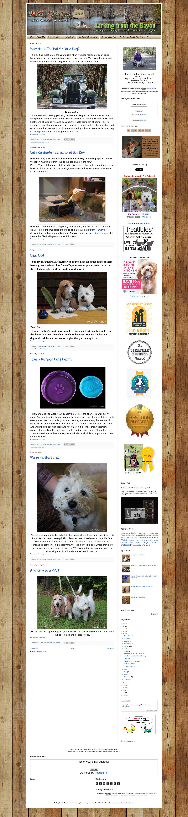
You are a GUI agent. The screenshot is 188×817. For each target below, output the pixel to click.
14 (123, 693)
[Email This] (65, 139)
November (127, 638)
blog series (137, 542)
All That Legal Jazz (108, 37)
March (126, 674)
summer (47, 142)
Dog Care (151, 533)
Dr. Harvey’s (98, 230)
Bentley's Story (54, 37)
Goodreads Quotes (152, 710)
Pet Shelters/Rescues (143, 537)
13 (123, 695)
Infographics (154, 535)
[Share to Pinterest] (74, 139)
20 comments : (57, 244)
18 (123, 683)
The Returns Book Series (88, 37)
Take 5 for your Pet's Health (51, 359)
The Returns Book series (149, 540)
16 (123, 688)
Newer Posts (34, 648)
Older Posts (110, 648)
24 (123, 623)
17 (123, 685)
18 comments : (57, 559)
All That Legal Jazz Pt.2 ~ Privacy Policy (135, 37)
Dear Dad (37, 255)
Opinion (124, 537)
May (125, 669)
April (125, 672)
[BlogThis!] (67, 139)
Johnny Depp (126, 707)
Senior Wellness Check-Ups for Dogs (142, 586)
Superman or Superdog (138, 597)
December (127, 636)
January (126, 679)
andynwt (118, 803)
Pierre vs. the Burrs (44, 457)
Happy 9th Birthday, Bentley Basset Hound (143, 565)
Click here (135, 296)
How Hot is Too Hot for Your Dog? (54, 49)
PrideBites (131, 540)
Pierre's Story (69, 37)
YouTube (125, 542)
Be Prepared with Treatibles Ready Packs (136, 488)
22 (123, 626)
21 (123, 628)
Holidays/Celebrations (41, 348)
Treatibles (145, 223)
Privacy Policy (150, 88)
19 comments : (57, 139)
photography (127, 545)
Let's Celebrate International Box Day (57, 152)
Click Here (146, 214)
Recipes (137, 540)
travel (148, 545)
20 (123, 631)
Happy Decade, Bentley (138, 555)
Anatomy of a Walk (45, 570)
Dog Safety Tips (39, 142)
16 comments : (57, 346)
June (125, 651)
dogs (148, 542)
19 (123, 634)
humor (155, 542)
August (126, 646)
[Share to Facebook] (72, 139)
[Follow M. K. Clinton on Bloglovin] (139, 121)
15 (123, 690)
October (126, 641)
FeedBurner (143, 114)
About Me (41, 37)
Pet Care (131, 537)
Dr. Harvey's (130, 535)
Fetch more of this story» (37, 134)
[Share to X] (69, 139)
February (127, 677)
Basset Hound (126, 533)
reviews (142, 545)
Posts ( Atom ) (42, 652)
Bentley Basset (138, 533)
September (127, 643)
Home (31, 37)
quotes (135, 545)
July (125, 648)
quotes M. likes (126, 701)
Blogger (131, 803)
